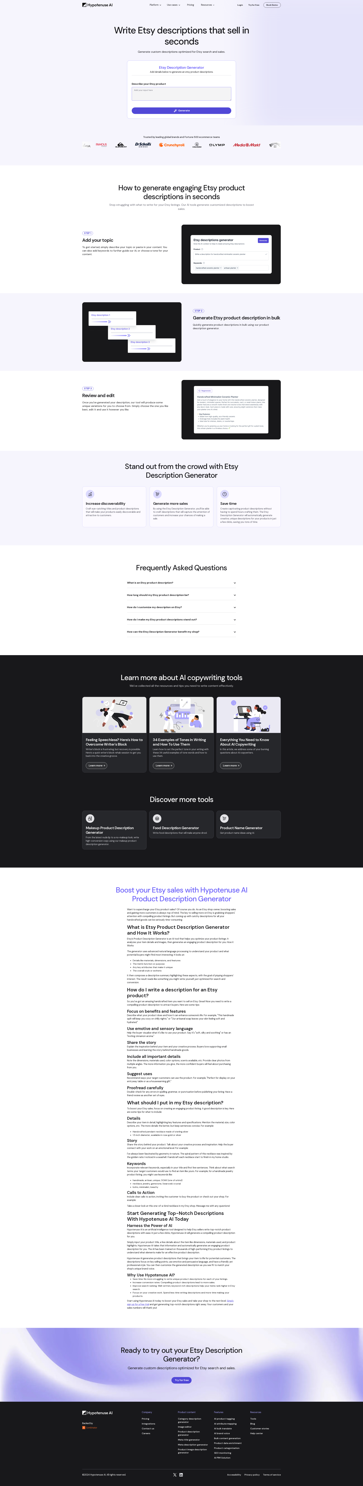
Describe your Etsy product (149, 84)
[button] (155, 5)
